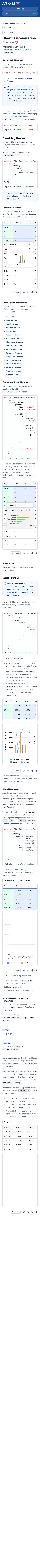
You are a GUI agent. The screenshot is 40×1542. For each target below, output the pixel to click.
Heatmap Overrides (13, 367)
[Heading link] (25, 60)
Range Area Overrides (14, 357)
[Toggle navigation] (36, 3)
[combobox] (10, 27)
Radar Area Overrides (14, 338)
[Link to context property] (11, 1039)
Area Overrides (12, 324)
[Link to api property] (7, 1026)
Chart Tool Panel (18, 114)
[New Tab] (28, 292)
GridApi (6, 1030)
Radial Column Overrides (15, 346)
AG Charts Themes (16, 386)
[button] (20, 13)
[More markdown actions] (23, 32)
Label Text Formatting (16, 781)
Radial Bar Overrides (14, 349)
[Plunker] (36, 292)
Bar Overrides (11, 320)
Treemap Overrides (13, 371)
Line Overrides (11, 317)
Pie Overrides (11, 331)
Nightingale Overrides (14, 342)
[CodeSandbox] (32, 292)
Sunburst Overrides (13, 375)
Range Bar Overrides (14, 353)
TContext (6, 1043)
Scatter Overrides (13, 328)
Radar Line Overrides (14, 335)
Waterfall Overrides (13, 364)
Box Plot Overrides (13, 360)
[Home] (11, 3)
